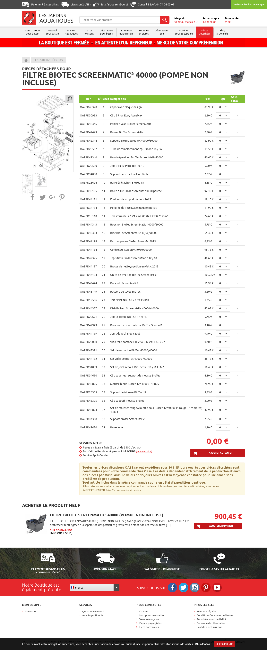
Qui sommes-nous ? (93, 611)
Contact (143, 611)
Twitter (183, 587)
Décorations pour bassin (107, 32)
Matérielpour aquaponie (184, 32)
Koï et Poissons (89, 32)
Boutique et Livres (144, 32)
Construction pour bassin (32, 32)
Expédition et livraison (209, 627)
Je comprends (224, 644)
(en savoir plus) (144, 451)
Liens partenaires (149, 627)
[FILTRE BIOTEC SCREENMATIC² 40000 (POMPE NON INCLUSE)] (47, 133)
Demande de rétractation (211, 623)
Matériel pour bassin (52, 32)
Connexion (31, 611)
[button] (32, 197)
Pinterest (206, 587)
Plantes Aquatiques (71, 32)
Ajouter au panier (220, 453)
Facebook (172, 587)
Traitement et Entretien (126, 32)
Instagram (195, 587)
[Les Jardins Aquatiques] (47, 18)
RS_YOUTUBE (217, 587)
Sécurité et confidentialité (211, 619)
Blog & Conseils (222, 32)
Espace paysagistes (150, 623)
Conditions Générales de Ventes (215, 615)
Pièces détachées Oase (48, 60)
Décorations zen (162, 32)
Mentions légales (206, 611)
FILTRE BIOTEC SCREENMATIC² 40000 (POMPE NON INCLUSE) (106, 515)
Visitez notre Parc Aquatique (249, 4)
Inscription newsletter (151, 615)
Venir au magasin (149, 619)
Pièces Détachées (205, 32)
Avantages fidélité (92, 615)
